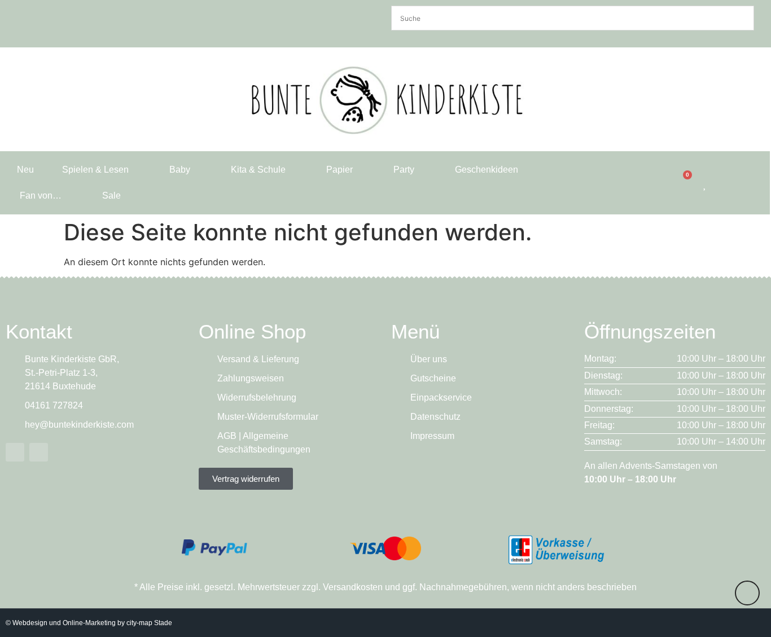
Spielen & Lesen (95, 169)
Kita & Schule (258, 169)
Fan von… (41, 195)
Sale (111, 195)
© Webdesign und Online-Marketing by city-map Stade (89, 623)
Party (403, 169)
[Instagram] (38, 452)
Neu (25, 169)
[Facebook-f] (15, 452)
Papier (339, 169)
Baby (179, 169)
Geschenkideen (486, 169)
